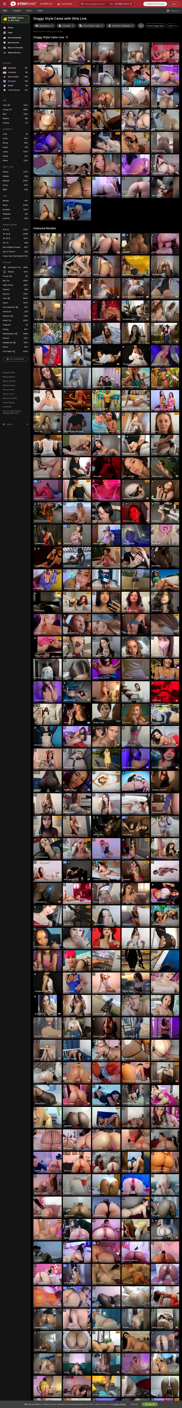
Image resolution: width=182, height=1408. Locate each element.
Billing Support (9, 377)
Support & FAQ (9, 373)
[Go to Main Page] (23, 4)
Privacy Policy (9, 390)
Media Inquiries (9, 385)
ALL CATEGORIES (17, 359)
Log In (173, 4)
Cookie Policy (119, 1404)
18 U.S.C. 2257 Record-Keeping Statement (12, 412)
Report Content (9, 381)
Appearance (44, 26)
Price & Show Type (91, 26)
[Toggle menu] (4, 4)
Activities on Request (121, 26)
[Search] (111, 4)
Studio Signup (9, 403)
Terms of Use (8, 394)
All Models (7, 407)
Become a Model (10, 398)
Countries (67, 26)
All (141, 26)
